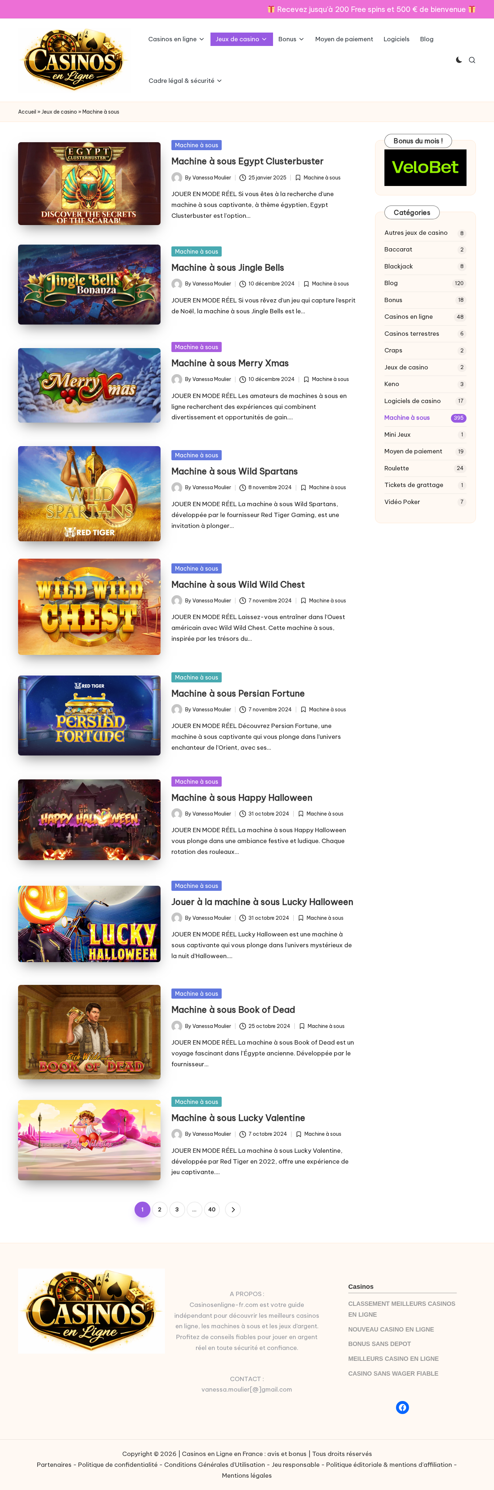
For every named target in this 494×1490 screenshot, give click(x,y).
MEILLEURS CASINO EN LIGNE (393, 1358)
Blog (391, 283)
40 (212, 1209)
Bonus (393, 300)
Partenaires (54, 1465)
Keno (391, 384)
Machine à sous (196, 145)
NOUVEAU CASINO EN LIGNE (391, 1329)
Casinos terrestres (411, 334)
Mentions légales (247, 1476)
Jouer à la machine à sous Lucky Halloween (262, 901)
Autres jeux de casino (416, 233)
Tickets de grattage (413, 485)
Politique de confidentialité (118, 1465)
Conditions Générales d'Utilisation (214, 1465)
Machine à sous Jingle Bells (227, 267)
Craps (393, 350)
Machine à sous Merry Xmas (230, 362)
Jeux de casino (59, 112)
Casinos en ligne (408, 317)
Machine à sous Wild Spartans (234, 471)
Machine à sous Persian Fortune (238, 693)
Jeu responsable (296, 1465)
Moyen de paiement (413, 451)
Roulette (396, 468)
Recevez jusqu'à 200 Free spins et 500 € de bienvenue (371, 9)
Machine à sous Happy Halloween (241, 797)
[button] (233, 1210)
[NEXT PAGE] (233, 1210)
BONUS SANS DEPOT (379, 1344)
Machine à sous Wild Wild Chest (238, 584)
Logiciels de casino (412, 401)
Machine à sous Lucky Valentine (238, 1117)
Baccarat (398, 249)
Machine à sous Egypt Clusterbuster (247, 161)
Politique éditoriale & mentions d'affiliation (389, 1465)
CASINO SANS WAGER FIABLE (393, 1373)
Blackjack (398, 266)
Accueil (27, 112)
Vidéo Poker (402, 502)
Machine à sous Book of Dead (233, 1009)
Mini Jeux (397, 435)
